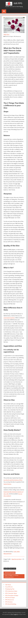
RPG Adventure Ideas (11, 591)
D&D (5, 568)
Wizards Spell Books (10, 573)
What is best (13, 568)
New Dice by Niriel (16, 559)
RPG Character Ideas (11, 593)
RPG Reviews (9, 602)
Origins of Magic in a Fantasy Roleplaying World (11, 576)
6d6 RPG (18, 3)
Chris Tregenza (14, 614)
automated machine (9, 318)
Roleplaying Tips (9, 589)
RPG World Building (10, 604)
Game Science (7, 484)
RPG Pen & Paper (9, 36)
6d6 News (8, 585)
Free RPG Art (9, 587)
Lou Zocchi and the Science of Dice (13, 480)
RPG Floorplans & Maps (11, 595)
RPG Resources (17, 36)
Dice (8, 568)
